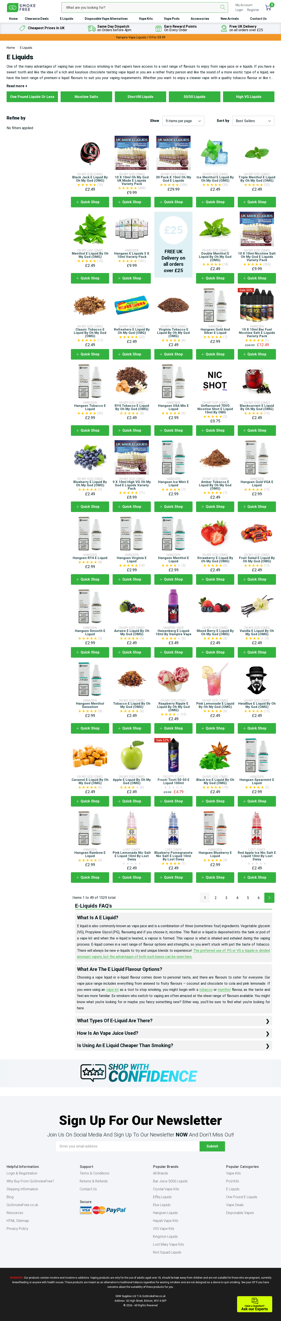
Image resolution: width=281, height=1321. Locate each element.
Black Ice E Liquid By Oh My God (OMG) (215, 781)
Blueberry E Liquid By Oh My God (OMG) (90, 483)
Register (253, 10)
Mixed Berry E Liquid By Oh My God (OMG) (215, 632)
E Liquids (66, 18)
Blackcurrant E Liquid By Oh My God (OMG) (257, 407)
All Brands (160, 1173)
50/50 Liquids (194, 97)
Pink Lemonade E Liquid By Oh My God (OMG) (215, 705)
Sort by (223, 121)
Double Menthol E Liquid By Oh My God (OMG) (215, 257)
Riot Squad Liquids (167, 1252)
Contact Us (258, 18)
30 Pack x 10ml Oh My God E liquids (173, 179)
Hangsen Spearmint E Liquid (257, 781)
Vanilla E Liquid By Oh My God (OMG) (257, 632)
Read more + (17, 86)
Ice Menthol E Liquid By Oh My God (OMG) (215, 179)
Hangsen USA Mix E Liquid (173, 407)
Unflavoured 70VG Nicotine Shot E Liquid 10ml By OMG (215, 409)
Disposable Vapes (240, 1213)
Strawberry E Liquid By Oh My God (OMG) (215, 559)
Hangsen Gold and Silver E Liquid (215, 331)
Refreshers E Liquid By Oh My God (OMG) (132, 331)
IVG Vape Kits (163, 1229)
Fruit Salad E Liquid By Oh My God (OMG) (257, 559)
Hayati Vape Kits (165, 1221)
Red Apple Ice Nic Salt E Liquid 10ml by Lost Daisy (257, 856)
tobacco (206, 990)
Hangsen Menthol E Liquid (173, 559)
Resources (15, 1213)
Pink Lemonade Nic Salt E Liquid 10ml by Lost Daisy (132, 856)
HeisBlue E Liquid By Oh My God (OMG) (257, 705)
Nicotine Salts (86, 97)
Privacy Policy (17, 1229)
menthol (224, 990)
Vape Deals (235, 1205)
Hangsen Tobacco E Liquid (90, 407)
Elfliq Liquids (162, 1197)
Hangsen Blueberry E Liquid (215, 854)
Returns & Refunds (94, 1181)
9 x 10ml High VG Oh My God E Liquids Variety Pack (132, 485)
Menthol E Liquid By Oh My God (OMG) (90, 255)
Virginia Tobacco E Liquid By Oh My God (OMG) (173, 333)
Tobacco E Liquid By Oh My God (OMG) (131, 705)
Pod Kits (232, 1181)
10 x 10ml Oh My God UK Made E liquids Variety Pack (132, 180)
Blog (10, 1197)
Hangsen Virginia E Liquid (132, 559)
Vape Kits (146, 18)
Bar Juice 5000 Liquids (170, 1181)
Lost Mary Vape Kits (168, 1244)
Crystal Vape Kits (166, 1189)
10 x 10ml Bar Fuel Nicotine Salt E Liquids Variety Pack (257, 333)
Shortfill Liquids (140, 97)
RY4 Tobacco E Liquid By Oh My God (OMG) (132, 407)
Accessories (200, 18)
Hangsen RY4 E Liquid (90, 558)
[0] (268, 7)
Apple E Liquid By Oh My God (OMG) (132, 781)
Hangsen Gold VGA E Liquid (257, 483)
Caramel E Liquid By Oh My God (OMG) (90, 781)
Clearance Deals (37, 18)
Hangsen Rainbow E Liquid (90, 854)
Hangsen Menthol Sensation (90, 705)
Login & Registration (22, 1173)
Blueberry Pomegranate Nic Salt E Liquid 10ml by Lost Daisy (173, 856)
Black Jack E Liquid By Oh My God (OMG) (90, 179)
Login (240, 10)
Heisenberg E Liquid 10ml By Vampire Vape (173, 632)
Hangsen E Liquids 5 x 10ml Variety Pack (131, 255)
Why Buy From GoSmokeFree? (30, 1181)
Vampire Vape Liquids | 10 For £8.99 (140, 37)
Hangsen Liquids (165, 1213)
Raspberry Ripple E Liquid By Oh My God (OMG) (173, 707)
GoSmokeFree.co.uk (22, 1205)
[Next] (269, 898)
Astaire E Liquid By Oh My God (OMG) (131, 632)
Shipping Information (22, 1189)
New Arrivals (230, 18)
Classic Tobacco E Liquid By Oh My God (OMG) (90, 333)
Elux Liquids (162, 1205)
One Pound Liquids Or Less (32, 97)
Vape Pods (172, 18)
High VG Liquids (248, 97)
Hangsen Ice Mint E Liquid (173, 483)
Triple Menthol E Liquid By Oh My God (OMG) (256, 179)
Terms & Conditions (94, 1173)
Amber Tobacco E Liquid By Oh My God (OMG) (215, 485)
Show (154, 121)
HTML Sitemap (18, 1221)
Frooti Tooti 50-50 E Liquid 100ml (173, 781)
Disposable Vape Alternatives (106, 18)
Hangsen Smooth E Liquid (90, 632)
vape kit (112, 990)
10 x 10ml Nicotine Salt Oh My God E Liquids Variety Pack (257, 257)
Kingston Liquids (165, 1236)
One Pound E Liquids (241, 1197)
